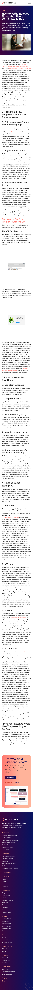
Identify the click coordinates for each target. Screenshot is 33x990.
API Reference (6, 949)
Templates (5, 902)
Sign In (4, 981)
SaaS (3, 866)
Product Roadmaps (7, 845)
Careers (4, 881)
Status (4, 931)
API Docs (4, 951)
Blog (3, 893)
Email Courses (6, 910)
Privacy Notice (6, 958)
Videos (4, 897)
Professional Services (8, 856)
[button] (29, 3)
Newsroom (5, 884)
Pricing (4, 978)
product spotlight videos (18, 617)
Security (4, 962)
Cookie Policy (6, 960)
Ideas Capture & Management (10, 840)
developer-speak (16, 132)
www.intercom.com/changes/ (10, 517)
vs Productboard (7, 942)
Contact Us (5, 886)
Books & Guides (6, 912)
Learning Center (6, 918)
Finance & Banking (7, 858)
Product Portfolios (7, 847)
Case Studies (6, 895)
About (4, 879)
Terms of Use (6, 969)
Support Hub (5, 921)
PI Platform (5, 849)
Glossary (4, 905)
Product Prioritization (8, 842)
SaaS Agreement (7, 974)
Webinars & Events (7, 900)
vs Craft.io (5, 940)
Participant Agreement (8, 971)
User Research (6, 837)
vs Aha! (4, 937)
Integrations (6, 872)
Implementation (6, 923)
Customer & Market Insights (10, 835)
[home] (9, 2)
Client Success (6, 926)
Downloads (5, 907)
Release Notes (6, 928)
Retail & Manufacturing (8, 863)
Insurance (5, 861)
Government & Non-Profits (10, 868)
